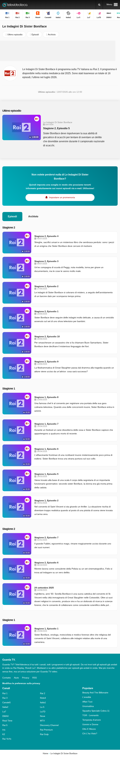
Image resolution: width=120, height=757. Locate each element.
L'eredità (86, 697)
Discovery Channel (49, 725)
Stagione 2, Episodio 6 (46, 562)
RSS (34, 677)
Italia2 (5, 707)
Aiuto (16, 677)
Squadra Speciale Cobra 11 (96, 710)
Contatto (6, 677)
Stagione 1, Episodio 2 (46, 500)
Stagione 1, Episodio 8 (46, 397)
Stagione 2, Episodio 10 (47, 336)
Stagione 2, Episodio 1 (46, 311)
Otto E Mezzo (89, 729)
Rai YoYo (6, 739)
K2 (3, 734)
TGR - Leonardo (90, 715)
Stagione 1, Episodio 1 (46, 628)
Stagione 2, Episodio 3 (46, 261)
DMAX (5, 716)
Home (45, 753)
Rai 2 (42, 693)
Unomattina (88, 706)
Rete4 (43, 698)
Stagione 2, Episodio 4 (46, 236)
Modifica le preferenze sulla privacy (21, 683)
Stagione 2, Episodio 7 (46, 537)
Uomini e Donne (90, 724)
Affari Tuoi (87, 701)
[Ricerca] (99, 4)
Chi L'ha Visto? (89, 733)
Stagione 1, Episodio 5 (46, 474)
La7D (42, 711)
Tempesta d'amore (91, 720)
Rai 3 (5, 698)
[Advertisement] (60, 51)
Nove (42, 716)
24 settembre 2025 (44, 587)
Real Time (7, 720)
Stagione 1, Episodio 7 (46, 424)
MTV (42, 720)
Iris (3, 729)
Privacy (25, 677)
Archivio (33, 216)
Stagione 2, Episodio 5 (56, 128)
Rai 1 (5, 693)
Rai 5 (5, 725)
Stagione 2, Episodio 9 (46, 361)
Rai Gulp (44, 734)
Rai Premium (46, 729)
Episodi (12, 216)
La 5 (42, 707)
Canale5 (6, 702)
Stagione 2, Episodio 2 (46, 286)
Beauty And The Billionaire (95, 692)
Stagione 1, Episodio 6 (46, 449)
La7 (4, 711)
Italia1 (43, 702)
